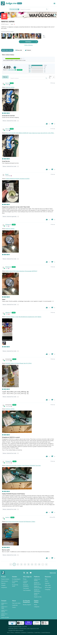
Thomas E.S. (8, 461)
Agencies (47, 583)
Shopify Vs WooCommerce (38, 586)
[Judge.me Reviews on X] (24, 573)
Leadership (15, 605)
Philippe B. (8, 224)
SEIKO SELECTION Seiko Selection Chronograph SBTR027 (21, 271)
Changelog (47, 589)
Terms (8, 632)
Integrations (4, 587)
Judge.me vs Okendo (4, 611)
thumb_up (47, 124)
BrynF (7, 174)
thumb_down (52, 124)
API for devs (48, 587)
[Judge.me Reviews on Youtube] (31, 573)
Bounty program (27, 604)
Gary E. (7, 83)
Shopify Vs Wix (37, 597)
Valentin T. (8, 312)
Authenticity (17, 632)
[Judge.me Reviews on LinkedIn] (27, 573)
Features (3, 583)
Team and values (16, 603)
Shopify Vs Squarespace (37, 590)
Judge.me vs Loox (4, 603)
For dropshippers (16, 579)
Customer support (25, 581)
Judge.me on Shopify (37, 579)
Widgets (3, 585)
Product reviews (5, 579)
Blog (46, 579)
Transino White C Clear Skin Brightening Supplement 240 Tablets (23, 317)
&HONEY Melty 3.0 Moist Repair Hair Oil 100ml (19, 363)
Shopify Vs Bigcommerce (37, 583)
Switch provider (5, 617)
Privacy (12, 632)
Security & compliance (26, 585)
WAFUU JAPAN (7, 21)
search (47, 9)
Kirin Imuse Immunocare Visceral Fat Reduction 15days (20, 521)
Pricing (24, 579)
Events (46, 581)
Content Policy (30, 632)
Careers (14, 607)
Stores (35, 604)
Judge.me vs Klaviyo (4, 614)
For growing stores (15, 585)
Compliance (23, 632)
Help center (48, 585)
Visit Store (28, 42)
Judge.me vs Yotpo (4, 607)
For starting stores (15, 581)
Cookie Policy (37, 632)
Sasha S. (7, 517)
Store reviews (4, 581)
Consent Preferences (45, 632)
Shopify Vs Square (36, 594)
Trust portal (26, 588)
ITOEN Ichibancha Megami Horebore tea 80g (17, 178)
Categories (36, 606)
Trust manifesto (27, 590)
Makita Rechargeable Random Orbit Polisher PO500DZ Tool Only (23, 465)
